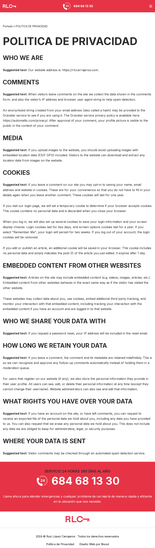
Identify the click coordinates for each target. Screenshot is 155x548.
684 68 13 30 (83, 6)
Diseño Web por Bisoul (94, 544)
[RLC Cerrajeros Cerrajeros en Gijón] (10, 6)
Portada (8, 26)
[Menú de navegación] (150, 6)
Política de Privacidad (60, 544)
